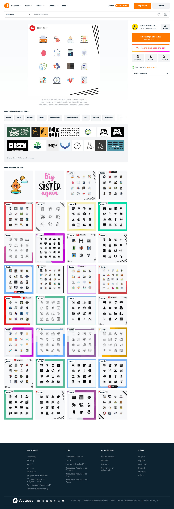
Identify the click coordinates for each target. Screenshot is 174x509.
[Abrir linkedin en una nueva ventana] (47, 501)
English (141, 456)
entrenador (55, 117)
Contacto (105, 460)
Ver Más (115, 146)
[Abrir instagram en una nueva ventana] (43, 501)
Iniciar (161, 5)
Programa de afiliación (75, 464)
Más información (140, 73)
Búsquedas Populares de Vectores (76, 469)
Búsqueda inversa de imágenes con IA (36, 480)
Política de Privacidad (133, 500)
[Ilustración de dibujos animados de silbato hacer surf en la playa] (18, 185)
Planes (111, 5)
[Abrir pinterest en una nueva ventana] (51, 501)
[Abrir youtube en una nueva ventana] (63, 501)
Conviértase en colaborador (107, 469)
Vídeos (39, 6)
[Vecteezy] (6, 5)
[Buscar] (158, 14)
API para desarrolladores (37, 475)
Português (142, 464)
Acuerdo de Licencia (74, 456)
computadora (72, 117)
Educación (31, 471)
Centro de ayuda (108, 456)
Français (142, 471)
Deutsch (141, 468)
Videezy (30, 464)
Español (141, 460)
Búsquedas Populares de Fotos (76, 475)
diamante (108, 117)
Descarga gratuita (150, 37)
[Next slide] (123, 118)
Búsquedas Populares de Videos (76, 480)
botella (30, 117)
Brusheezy (31, 456)
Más (64, 6)
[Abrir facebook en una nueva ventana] (38, 501)
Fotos (27, 6)
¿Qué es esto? (151, 67)
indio (8, 117)
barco (19, 117)
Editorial (52, 6)
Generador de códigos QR (38, 489)
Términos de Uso (116, 500)
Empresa (30, 468)
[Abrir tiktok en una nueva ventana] (55, 501)
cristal (96, 117)
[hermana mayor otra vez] (49, 185)
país (85, 117)
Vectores (15, 6)
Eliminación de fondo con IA (39, 485)
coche (41, 117)
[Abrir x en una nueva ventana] (59, 501)
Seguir (165, 28)
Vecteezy (30, 460)
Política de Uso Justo (151, 500)
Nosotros (105, 464)
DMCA (68, 460)
